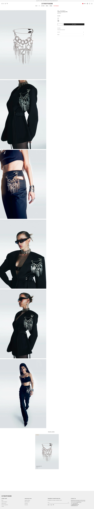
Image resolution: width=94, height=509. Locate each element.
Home (58, 10)
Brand (2, 500)
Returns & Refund (27, 501)
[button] (89, 3)
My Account (26, 504)
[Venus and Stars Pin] (47, 451)
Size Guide (26, 503)
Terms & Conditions (4, 501)
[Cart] (92, 3)
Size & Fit (58, 32)
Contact (3, 506)
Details (58, 34)
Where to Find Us (4, 503)
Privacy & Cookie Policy (5, 504)
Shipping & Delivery (27, 500)
